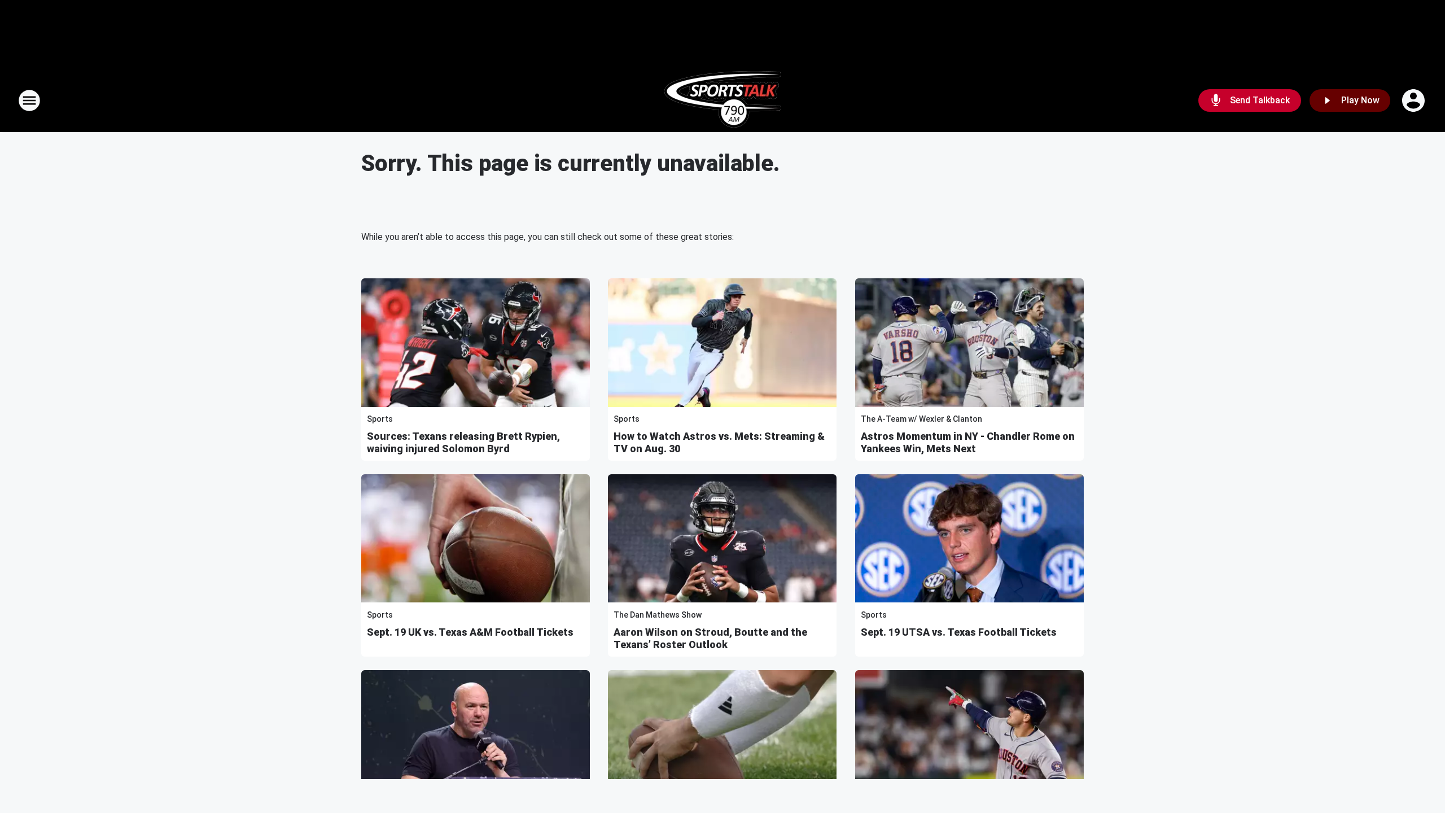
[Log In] (1414, 100)
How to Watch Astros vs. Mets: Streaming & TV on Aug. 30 (719, 442)
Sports (380, 418)
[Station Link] (722, 100)
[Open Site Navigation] (29, 100)
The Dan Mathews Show (658, 614)
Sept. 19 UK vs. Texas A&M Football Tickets (470, 632)
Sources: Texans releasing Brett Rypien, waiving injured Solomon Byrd (463, 442)
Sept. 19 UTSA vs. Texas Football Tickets (959, 632)
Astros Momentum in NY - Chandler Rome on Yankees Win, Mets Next (968, 442)
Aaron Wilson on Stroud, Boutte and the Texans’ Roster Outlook (710, 638)
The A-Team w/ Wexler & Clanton (921, 418)
